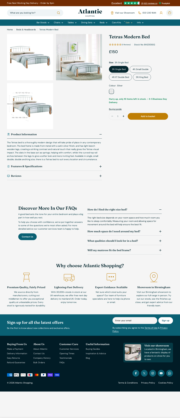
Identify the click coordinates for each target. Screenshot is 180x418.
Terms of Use (151, 327)
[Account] (161, 13)
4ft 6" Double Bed (120, 77)
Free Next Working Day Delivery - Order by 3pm (30, 3)
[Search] (58, 13)
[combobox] (35, 12)
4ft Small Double (140, 69)
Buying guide (115, 109)
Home (10, 29)
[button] (120, 44)
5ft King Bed (142, 77)
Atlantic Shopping (23, 382)
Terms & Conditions (128, 382)
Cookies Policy (165, 382)
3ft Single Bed (119, 69)
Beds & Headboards (26, 29)
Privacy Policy (148, 382)
